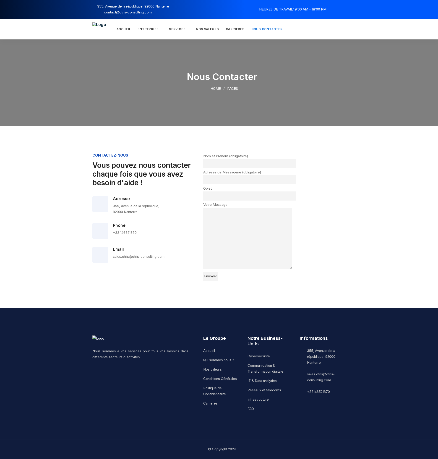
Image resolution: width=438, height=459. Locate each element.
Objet (207, 188)
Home (215, 88)
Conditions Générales (220, 378)
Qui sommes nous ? (218, 360)
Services (177, 29)
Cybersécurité (259, 356)
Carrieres (235, 29)
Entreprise (148, 29)
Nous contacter (267, 29)
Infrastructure (258, 399)
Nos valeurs (207, 29)
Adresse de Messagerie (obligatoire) (232, 172)
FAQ (251, 409)
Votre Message (215, 204)
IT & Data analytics (262, 381)
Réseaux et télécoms (264, 390)
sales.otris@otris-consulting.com (321, 377)
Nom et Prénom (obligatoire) (225, 156)
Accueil (124, 29)
